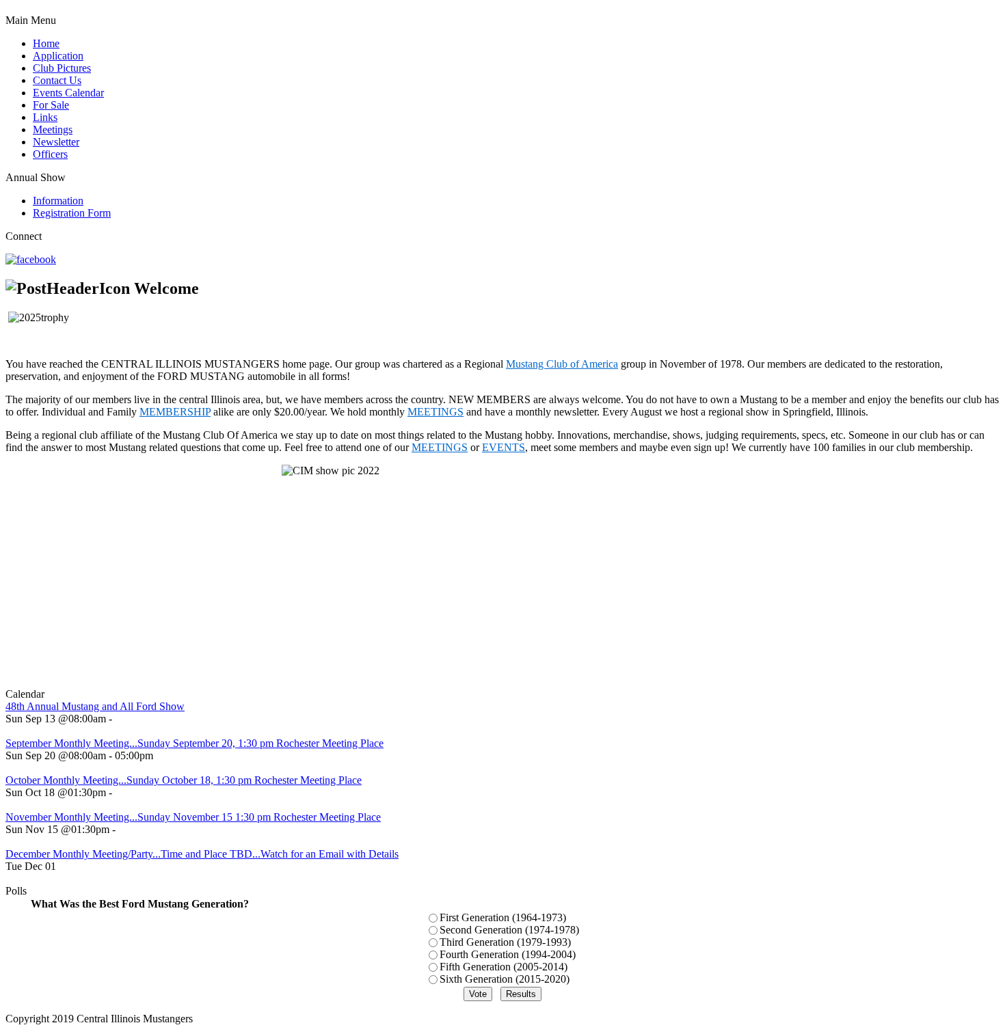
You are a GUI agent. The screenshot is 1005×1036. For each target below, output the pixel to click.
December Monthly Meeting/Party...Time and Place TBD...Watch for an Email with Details (202, 854)
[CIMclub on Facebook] (30, 259)
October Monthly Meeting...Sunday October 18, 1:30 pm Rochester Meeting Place (183, 780)
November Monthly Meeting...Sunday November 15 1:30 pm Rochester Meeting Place (193, 817)
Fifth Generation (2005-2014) (503, 966)
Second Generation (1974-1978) (509, 930)
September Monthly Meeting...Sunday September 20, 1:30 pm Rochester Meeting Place (194, 743)
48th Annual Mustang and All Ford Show (95, 706)
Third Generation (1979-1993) (505, 942)
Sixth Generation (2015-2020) (505, 979)
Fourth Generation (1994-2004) (508, 954)
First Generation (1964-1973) (503, 917)
